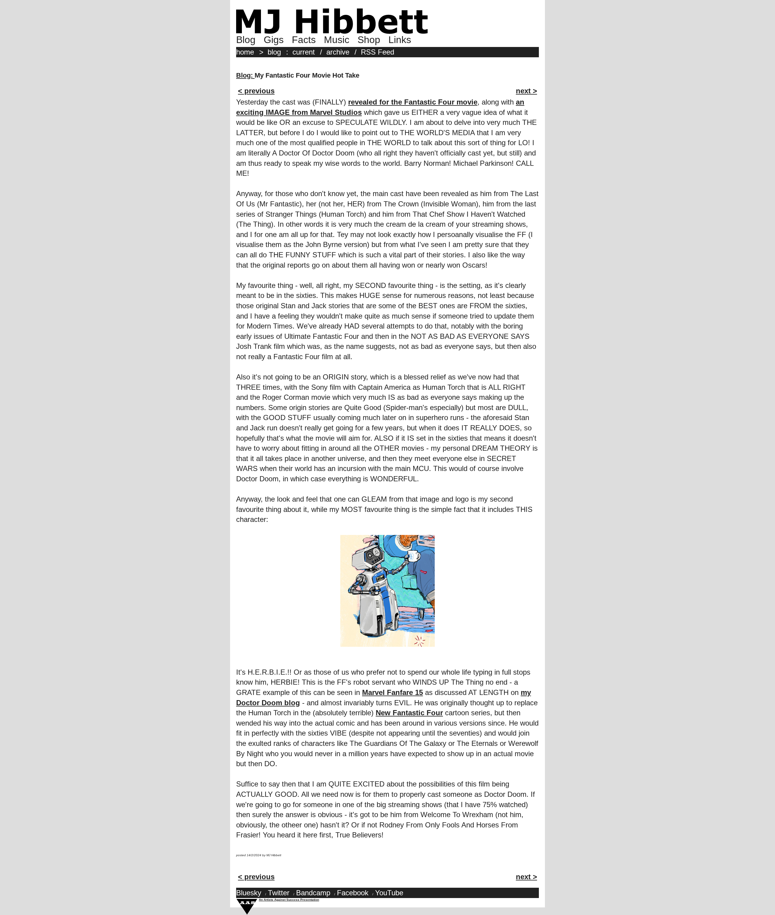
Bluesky (248, 893)
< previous (256, 91)
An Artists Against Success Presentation (289, 899)
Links (399, 39)
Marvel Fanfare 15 (392, 692)
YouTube (389, 893)
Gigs (274, 39)
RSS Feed (377, 52)
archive (337, 52)
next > (526, 91)
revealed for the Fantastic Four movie (412, 102)
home (245, 52)
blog (274, 52)
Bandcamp (313, 893)
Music (336, 39)
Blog (246, 39)
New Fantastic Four (409, 713)
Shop (369, 39)
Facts (304, 39)
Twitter (278, 893)
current (303, 52)
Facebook (352, 893)
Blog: (245, 75)
